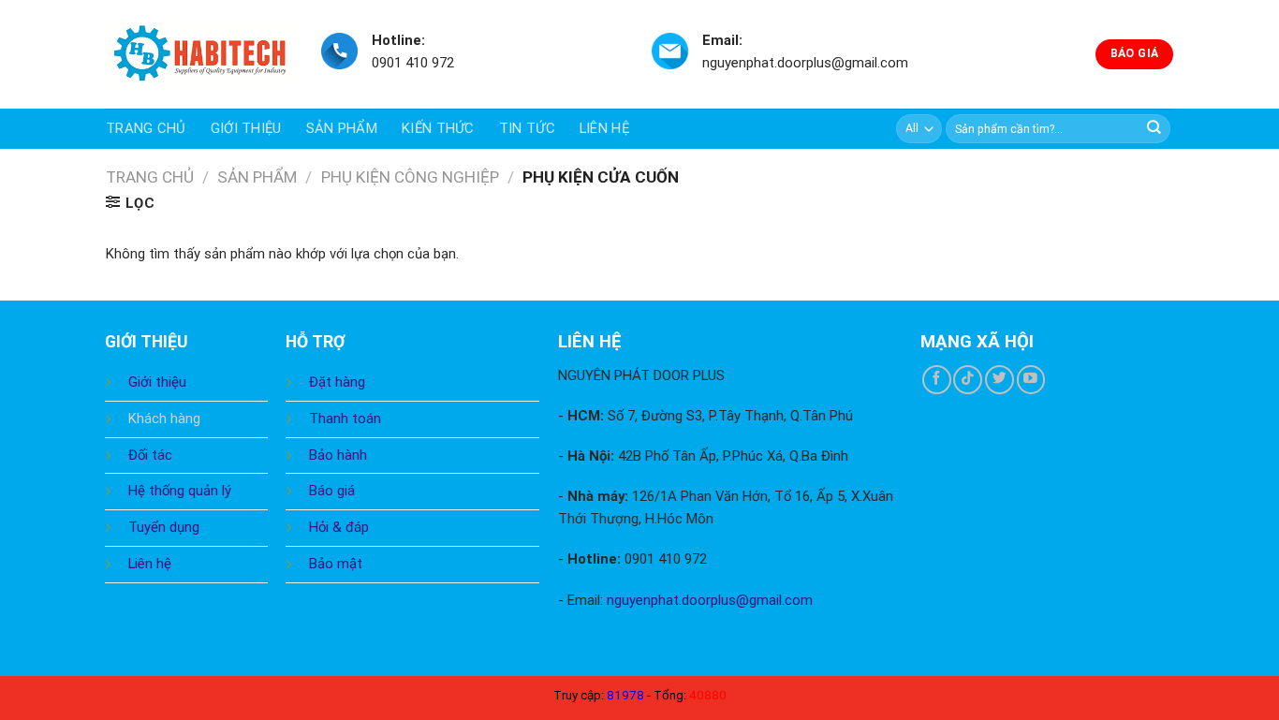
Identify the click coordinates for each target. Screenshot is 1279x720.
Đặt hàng (337, 382)
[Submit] (1154, 128)
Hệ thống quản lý (179, 490)
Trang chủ (146, 128)
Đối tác (150, 455)
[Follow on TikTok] (967, 379)
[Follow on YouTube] (1031, 379)
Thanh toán (345, 418)
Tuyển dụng (163, 527)
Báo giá (332, 490)
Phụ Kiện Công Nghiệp (410, 177)
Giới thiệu (246, 128)
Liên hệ (604, 128)
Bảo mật (335, 563)
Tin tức (527, 128)
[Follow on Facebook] (936, 379)
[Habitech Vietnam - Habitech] (199, 55)
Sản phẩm (341, 128)
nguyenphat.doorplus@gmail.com (710, 600)
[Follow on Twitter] (999, 379)
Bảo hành (338, 455)
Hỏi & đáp (339, 527)
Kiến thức (438, 128)
